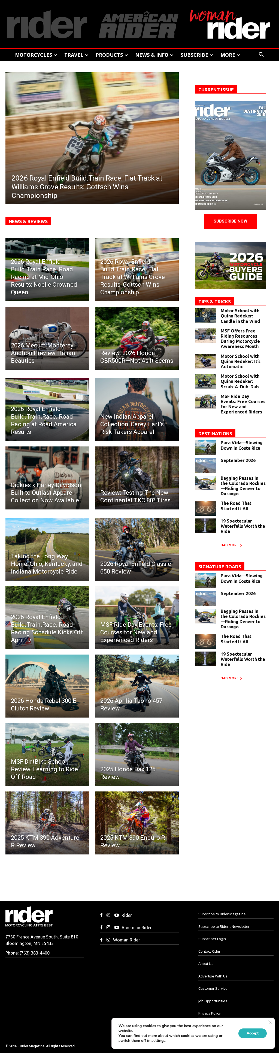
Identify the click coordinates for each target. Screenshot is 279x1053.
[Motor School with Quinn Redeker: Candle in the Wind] (205, 315)
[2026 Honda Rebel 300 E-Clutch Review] (47, 686)
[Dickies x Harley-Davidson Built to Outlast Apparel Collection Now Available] (47, 477)
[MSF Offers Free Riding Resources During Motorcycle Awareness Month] (205, 335)
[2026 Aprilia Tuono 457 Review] (137, 686)
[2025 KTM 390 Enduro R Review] (137, 822)
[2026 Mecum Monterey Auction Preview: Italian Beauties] (47, 338)
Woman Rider (126, 939)
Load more (228, 545)
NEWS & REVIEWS (28, 221)
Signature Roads (219, 566)
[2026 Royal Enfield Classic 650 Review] (137, 549)
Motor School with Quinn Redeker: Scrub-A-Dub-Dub (240, 381)
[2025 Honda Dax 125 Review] (137, 754)
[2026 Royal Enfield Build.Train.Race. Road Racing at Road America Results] (47, 409)
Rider (127, 915)
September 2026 (238, 460)
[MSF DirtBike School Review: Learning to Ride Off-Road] (47, 754)
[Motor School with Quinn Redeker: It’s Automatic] (205, 361)
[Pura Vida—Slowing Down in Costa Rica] (205, 447)
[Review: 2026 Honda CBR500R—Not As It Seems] (137, 338)
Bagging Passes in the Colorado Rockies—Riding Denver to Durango (243, 486)
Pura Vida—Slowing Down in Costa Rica (242, 445)
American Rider (137, 927)
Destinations (215, 433)
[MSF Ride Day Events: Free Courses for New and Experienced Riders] (137, 617)
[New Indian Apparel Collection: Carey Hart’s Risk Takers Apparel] (137, 409)
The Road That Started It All (236, 506)
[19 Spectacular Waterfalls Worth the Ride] (205, 525)
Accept (253, 1033)
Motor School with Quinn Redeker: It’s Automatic (240, 361)
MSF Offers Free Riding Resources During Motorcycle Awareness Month (240, 338)
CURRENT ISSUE (216, 89)
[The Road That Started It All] (205, 508)
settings (158, 1040)
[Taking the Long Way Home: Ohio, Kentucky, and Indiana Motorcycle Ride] (47, 549)
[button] (261, 54)
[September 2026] (205, 465)
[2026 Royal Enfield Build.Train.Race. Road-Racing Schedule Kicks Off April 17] (47, 617)
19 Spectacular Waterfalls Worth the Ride (243, 526)
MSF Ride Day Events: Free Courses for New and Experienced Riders (243, 404)
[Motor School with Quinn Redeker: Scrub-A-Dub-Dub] (205, 381)
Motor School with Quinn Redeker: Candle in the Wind (240, 315)
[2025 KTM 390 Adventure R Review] (47, 822)
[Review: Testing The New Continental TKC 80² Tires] (137, 477)
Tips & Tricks (214, 301)
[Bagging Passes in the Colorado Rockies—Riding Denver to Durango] (205, 483)
